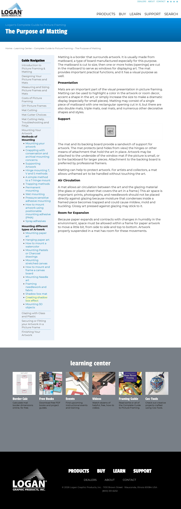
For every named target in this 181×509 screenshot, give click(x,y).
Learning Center (23, 48)
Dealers (141, 1)
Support (153, 14)
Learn (135, 14)
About (151, 1)
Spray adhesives (36, 221)
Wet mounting (35, 194)
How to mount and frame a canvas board (38, 270)
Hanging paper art (37, 239)
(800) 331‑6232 (110, 491)
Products (106, 14)
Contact (160, 1)
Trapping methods (38, 183)
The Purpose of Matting (88, 48)
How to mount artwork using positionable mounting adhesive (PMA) (38, 211)
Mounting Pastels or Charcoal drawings (37, 253)
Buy (122, 14)
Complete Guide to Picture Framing (53, 48)
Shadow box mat (36, 293)
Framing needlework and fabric (36, 287)
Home (8, 48)
